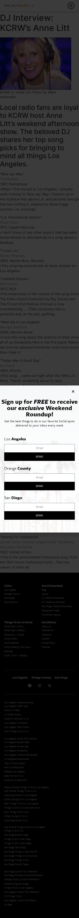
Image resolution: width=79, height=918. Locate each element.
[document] (39, 459)
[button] (73, 391)
